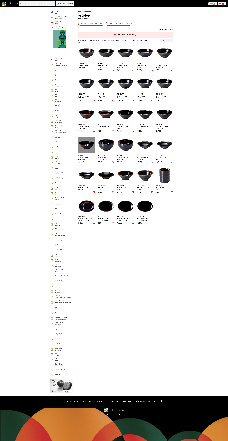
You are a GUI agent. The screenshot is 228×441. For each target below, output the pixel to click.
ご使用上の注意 (140, 401)
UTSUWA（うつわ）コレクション (83, 401)
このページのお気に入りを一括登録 (92, 24)
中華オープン (88, 11)
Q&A (149, 401)
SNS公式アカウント (127, 401)
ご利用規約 (157, 401)
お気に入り (99, 401)
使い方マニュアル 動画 (111, 401)
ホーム (79, 11)
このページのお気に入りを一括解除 (120, 24)
